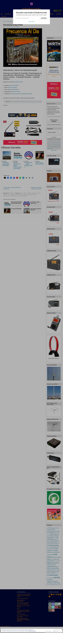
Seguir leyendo (31, 21)
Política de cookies (32, 630)
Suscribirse (43, 18)
